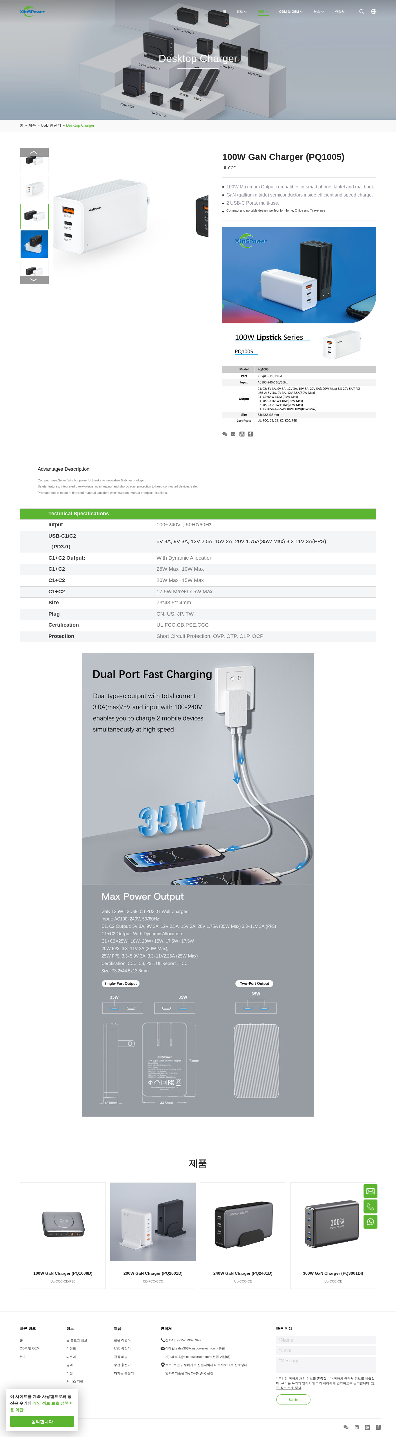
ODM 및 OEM (29, 1348)
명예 (69, 1365)
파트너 (71, 1356)
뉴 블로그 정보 (76, 1340)
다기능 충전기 (124, 1373)
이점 (69, 1373)
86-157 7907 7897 (188, 1340)
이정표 (71, 1348)
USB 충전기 (122, 1348)
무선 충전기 (122, 1365)
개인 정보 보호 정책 (51, 1403)
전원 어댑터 (122, 1340)
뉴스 (23, 1356)
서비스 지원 (74, 1381)
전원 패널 (121, 1356)
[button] (34, 280)
